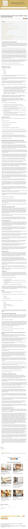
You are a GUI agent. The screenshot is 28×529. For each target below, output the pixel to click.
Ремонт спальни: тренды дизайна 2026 (17, 471)
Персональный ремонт (17, 2)
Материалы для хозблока (5, 24)
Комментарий (2, 508)
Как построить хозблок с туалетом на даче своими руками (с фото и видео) (12, 36)
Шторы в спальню (4, 484)
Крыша (4, 34)
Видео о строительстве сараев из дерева (8, 35)
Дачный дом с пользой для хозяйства (7, 29)
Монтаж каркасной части (5, 30)
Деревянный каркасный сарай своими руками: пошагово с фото (10, 28)
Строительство (11, 18)
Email (9, 505)
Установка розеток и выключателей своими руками (18, 484)
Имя (1, 505)
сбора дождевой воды (7, 410)
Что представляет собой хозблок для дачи (7, 23)
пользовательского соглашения (17, 526)
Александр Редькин (4, 452)
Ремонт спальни (15, 497)
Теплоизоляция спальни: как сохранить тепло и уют (5, 498)
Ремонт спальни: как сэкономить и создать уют (5, 471)
